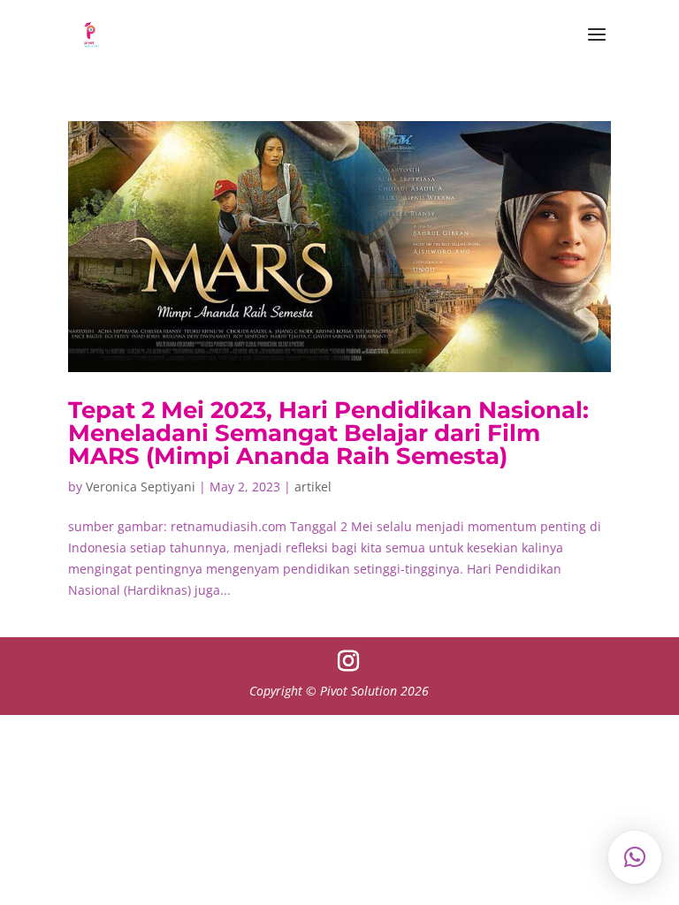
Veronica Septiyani (140, 486)
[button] (634, 857)
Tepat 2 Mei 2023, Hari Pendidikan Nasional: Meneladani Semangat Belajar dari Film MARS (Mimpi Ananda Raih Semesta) (328, 433)
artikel (313, 486)
